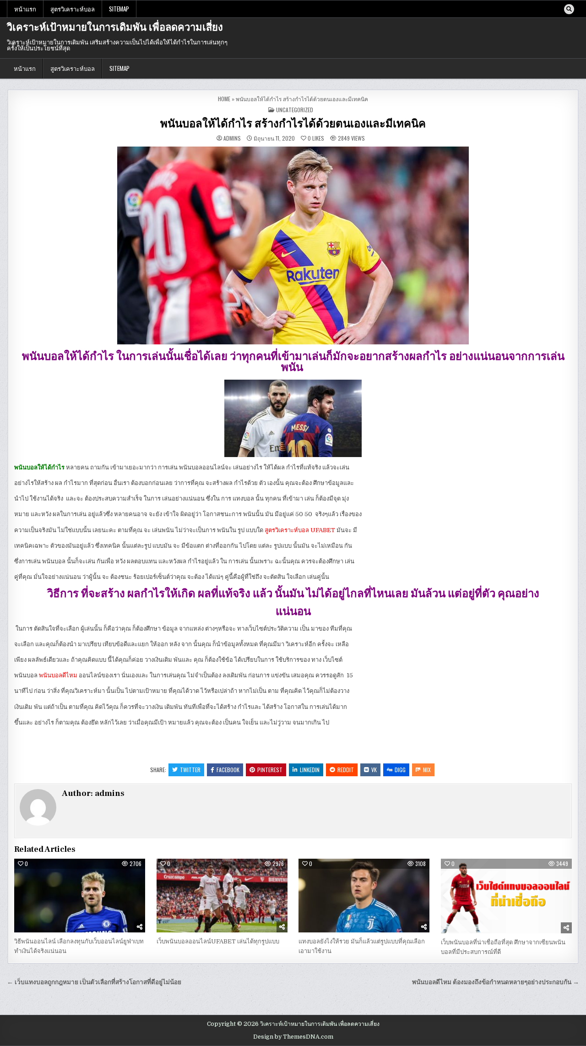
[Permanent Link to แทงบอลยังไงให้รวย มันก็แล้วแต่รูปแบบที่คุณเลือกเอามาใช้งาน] (363, 895)
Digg (400, 770)
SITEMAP (119, 8)
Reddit (345, 770)
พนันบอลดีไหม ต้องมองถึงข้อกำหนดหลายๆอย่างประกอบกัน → (495, 982)
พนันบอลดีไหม (58, 675)
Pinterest (269, 770)
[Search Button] (569, 9)
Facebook (228, 770)
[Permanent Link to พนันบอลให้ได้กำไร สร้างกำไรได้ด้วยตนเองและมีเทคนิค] (293, 245)
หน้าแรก (25, 8)
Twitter (190, 770)
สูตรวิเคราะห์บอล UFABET (300, 530)
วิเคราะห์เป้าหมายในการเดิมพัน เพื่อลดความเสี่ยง (115, 27)
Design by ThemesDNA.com (293, 1037)
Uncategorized (294, 110)
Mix (427, 770)
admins (232, 138)
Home (224, 99)
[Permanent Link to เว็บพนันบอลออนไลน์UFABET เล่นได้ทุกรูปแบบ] (222, 895)
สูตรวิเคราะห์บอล (72, 8)
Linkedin (310, 770)
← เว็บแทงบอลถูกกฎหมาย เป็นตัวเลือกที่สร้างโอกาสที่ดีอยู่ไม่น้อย (94, 982)
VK (374, 770)
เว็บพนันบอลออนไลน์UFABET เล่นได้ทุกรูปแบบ (218, 941)
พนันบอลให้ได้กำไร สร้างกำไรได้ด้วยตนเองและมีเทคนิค (293, 124)
